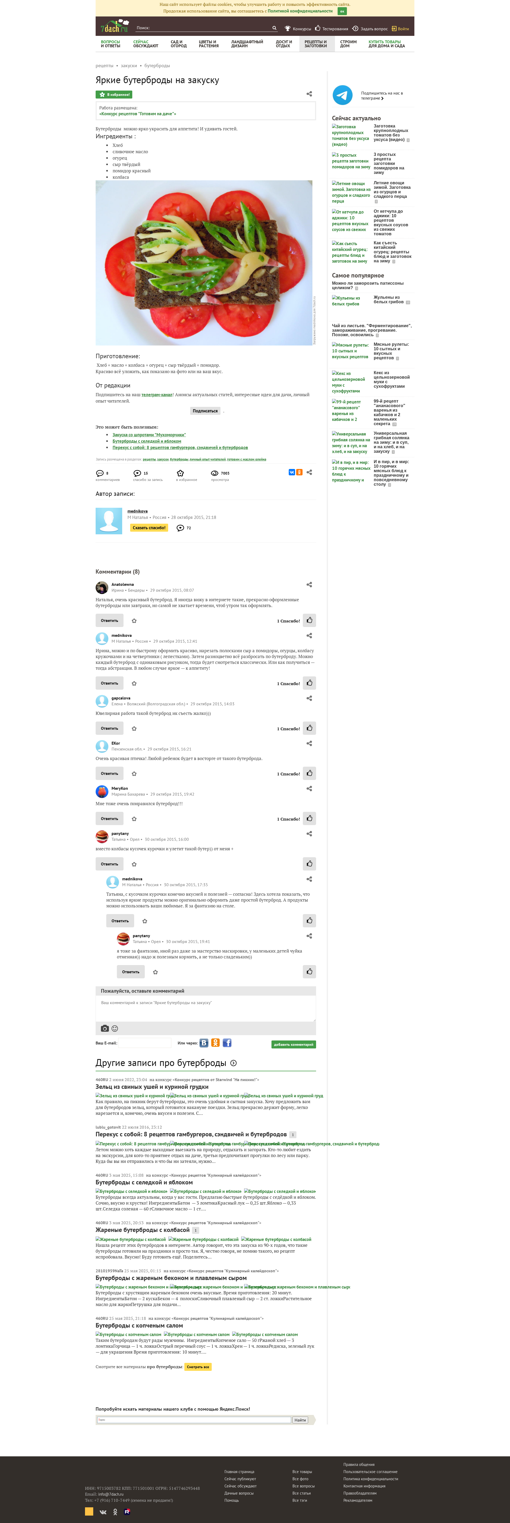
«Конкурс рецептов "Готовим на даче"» (137, 114)
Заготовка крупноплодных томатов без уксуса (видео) (391, 133)
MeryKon (120, 788)
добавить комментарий (293, 1044)
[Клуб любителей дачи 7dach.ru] (115, 25)
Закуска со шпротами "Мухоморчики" (149, 435)
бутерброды (179, 459)
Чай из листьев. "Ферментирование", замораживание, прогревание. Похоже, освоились (372, 330)
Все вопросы (303, 1485)
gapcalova (121, 698)
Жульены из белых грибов (389, 299)
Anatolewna (123, 584)
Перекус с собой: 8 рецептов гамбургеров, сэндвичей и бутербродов (180, 447)
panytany (120, 833)
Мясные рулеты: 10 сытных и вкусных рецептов (391, 351)
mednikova (122, 635)
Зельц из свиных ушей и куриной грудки (152, 1086)
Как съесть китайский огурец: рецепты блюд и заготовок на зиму (392, 252)
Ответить (109, 620)
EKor (116, 743)
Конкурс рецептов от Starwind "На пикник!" (216, 1079)
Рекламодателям (357, 1500)
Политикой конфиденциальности (300, 11)
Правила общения (359, 1464)
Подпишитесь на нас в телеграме (382, 96)
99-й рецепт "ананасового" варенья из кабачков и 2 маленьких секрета (389, 412)
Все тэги (299, 1500)
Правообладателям (360, 1493)
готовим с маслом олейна (246, 459)
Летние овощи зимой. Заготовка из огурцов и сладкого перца (392, 190)
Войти (403, 28)
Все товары (302, 1471)
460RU (102, 1079)
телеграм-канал (157, 395)
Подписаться (205, 411)
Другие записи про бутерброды (161, 1062)
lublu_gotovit (108, 1127)
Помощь (231, 1500)
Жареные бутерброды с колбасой (143, 1230)
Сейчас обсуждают (240, 1485)
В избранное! (118, 94)
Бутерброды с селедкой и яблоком (147, 441)
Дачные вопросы (239, 1493)
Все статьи (301, 1493)
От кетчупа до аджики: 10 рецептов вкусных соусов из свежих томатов (391, 222)
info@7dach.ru (111, 1494)
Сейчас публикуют (240, 1478)
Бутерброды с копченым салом (139, 1325)
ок (342, 11)
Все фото (300, 1478)
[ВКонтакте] (292, 472)
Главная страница (239, 1471)
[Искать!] (274, 27)
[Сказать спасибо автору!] (309, 620)
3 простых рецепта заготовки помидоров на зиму (389, 163)
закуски (163, 459)
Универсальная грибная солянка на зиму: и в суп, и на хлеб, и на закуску (391, 442)
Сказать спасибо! (149, 528)
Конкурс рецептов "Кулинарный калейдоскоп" (215, 1175)
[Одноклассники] (299, 472)
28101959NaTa (109, 1270)
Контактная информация (364, 1485)
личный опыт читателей (208, 459)
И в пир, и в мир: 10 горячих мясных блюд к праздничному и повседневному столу (391, 473)
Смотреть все (198, 1366)
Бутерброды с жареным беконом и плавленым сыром (171, 1278)
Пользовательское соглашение (370, 1471)
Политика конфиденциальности (370, 1478)
